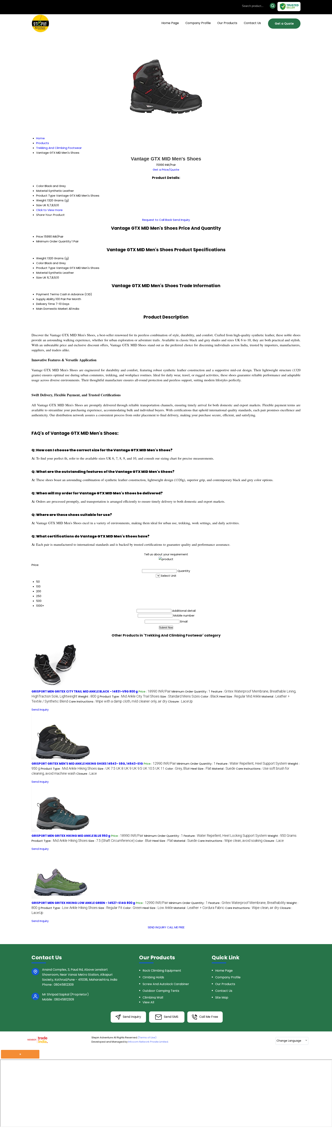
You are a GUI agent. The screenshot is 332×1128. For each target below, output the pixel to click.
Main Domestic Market (52, 309)
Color (40, 263)
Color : (209, 696)
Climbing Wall (153, 997)
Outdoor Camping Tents (161, 991)
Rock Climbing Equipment (162, 970)
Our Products (227, 23)
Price (39, 236)
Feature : (251, 764)
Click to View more (49, 210)
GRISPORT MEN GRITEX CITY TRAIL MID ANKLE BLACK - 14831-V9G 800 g (85, 691)
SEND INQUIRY (157, 927)
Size (39, 277)
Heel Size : (240, 696)
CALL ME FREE (175, 927)
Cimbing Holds (153, 977)
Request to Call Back (157, 220)
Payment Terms (47, 294)
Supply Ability (45, 299)
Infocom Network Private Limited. (148, 1042)
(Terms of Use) (147, 1037)
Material (42, 273)
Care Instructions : (118, 701)
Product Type (45, 268)
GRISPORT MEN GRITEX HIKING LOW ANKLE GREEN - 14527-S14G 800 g (83, 903)
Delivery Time (45, 304)
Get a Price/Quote (166, 170)
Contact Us (252, 23)
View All (148, 1002)
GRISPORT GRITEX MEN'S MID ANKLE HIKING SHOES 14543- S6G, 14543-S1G (87, 764)
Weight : (88, 696)
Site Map (221, 997)
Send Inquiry (181, 220)
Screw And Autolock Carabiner (166, 984)
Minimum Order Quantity (53, 241)
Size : (180, 696)
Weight (41, 258)
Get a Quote (284, 24)
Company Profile (198, 23)
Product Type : (129, 696)
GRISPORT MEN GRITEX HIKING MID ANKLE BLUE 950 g (71, 836)
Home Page (170, 23)
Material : (223, 769)
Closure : (180, 701)
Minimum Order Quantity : (191, 691)
